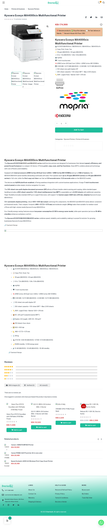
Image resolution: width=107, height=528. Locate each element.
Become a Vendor (61, 502)
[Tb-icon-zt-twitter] (13, 505)
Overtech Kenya (11, 225)
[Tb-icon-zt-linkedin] (18, 505)
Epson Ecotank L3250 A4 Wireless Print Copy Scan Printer (32, 461)
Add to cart (79, 130)
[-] (56, 123)
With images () (14, 385)
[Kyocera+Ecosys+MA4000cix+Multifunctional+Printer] (91, 17)
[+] (65, 123)
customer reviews (20, 19)
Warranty (31, 498)
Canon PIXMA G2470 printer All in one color (26, 453)
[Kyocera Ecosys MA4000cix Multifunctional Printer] (86, 17)
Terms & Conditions (61, 498)
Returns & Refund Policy (63, 490)
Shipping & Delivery (34, 502)
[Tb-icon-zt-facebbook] (3, 505)
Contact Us (32, 494)
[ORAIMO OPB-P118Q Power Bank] (60, 404)
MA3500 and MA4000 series (31, 163)
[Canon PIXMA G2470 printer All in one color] (6, 458)
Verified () (30, 385)
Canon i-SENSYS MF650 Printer (22, 445)
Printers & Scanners (18, 9)
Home (6, 9)
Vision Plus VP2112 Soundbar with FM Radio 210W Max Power (16, 416)
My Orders (85, 494)
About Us (31, 490)
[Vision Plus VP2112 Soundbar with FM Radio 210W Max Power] (16, 407)
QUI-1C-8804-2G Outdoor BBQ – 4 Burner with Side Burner (40, 414)
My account (86, 490)
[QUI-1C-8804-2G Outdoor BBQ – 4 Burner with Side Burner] (41, 405)
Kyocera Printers (33, 9)
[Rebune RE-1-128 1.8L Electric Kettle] (90, 405)
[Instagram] (8, 505)
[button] (47, 26)
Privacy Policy (60, 494)
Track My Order (87, 498)
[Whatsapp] (101, 522)
